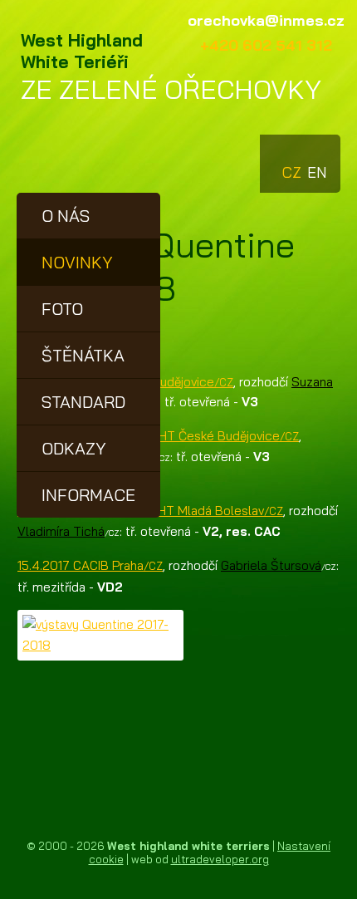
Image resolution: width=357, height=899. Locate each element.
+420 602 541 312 (266, 45)
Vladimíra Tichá (61, 531)
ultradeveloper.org (220, 859)
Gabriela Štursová (271, 565)
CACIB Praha (90, 565)
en (315, 165)
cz (290, 165)
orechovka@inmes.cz (266, 20)
